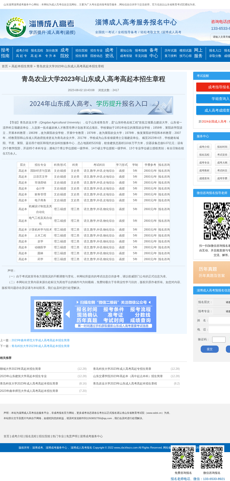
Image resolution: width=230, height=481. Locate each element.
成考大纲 (222, 162)
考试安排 (222, 154)
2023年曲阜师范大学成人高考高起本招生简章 (41, 340)
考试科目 (222, 170)
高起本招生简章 (22, 66)
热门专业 (58, 436)
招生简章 (81, 56)
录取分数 (215, 56)
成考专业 (204, 162)
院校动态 (96, 56)
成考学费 (222, 178)
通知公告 (126, 50)
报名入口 (215, 50)
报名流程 (37, 50)
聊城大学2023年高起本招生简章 (20, 368)
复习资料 (171, 56)
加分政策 (52, 50)
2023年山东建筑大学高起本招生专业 (23, 376)
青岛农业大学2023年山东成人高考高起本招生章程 (125, 383)
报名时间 (222, 146)
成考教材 (204, 170)
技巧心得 (186, 56)
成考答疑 (126, 56)
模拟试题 (186, 50)
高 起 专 (21, 56)
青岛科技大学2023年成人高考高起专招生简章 (122, 368)
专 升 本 (50, 56)
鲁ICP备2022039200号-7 (196, 447)
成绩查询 (204, 178)
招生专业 (96, 50)
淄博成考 (37, 447)
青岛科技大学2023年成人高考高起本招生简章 (41, 346)
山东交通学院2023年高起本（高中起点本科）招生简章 (128, 376)
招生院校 (81, 50)
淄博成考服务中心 (91, 436)
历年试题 (171, 50)
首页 (5, 66)
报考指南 (141, 50)
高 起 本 (36, 56)
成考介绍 (22, 50)
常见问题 (141, 56)
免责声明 (72, 436)
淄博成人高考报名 (81, 447)
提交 (210, 349)
